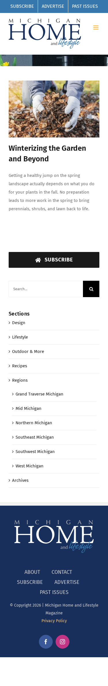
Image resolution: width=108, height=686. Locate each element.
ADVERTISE (66, 582)
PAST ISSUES (54, 592)
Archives (20, 480)
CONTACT (62, 572)
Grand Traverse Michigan (39, 394)
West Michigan (29, 466)
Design (18, 322)
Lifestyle (20, 337)
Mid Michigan (28, 408)
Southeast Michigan (35, 437)
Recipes (19, 365)
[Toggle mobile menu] (96, 27)
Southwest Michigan (35, 451)
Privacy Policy (54, 620)
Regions (20, 380)
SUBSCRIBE (30, 582)
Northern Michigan (34, 422)
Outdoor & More (28, 351)
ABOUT (32, 572)
